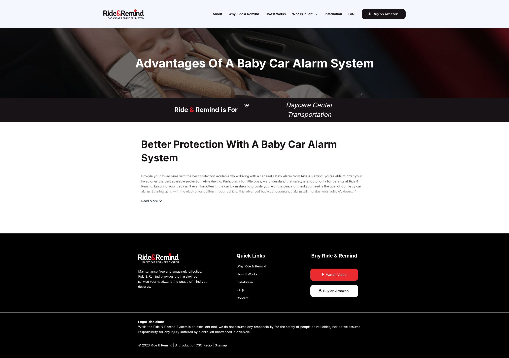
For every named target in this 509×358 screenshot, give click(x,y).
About (217, 14)
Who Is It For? (302, 14)
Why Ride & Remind (243, 14)
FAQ (351, 14)
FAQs (241, 290)
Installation (333, 14)
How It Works (275, 14)
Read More (150, 201)
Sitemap (221, 345)
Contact (242, 298)
